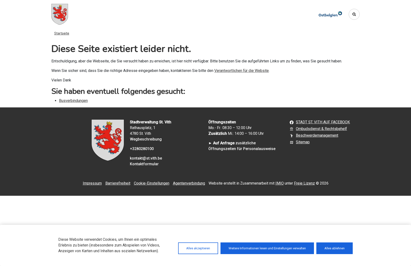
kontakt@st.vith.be (146, 158)
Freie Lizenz (304, 183)
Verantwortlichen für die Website (241, 70)
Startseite (61, 33)
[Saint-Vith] (59, 14)
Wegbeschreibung (146, 139)
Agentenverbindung (189, 183)
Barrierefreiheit (117, 183)
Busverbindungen (73, 100)
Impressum (92, 183)
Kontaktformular (144, 164)
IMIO (279, 183)
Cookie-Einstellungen (151, 183)
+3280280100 (142, 148)
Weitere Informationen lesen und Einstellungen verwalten (267, 248)
